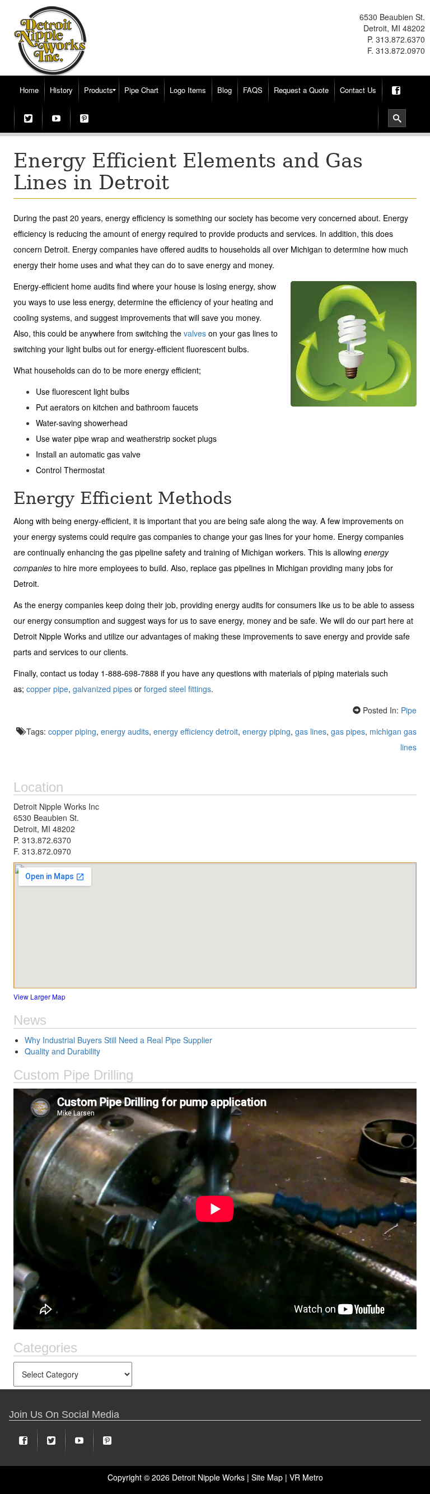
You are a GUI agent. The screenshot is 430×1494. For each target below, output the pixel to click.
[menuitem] (29, 90)
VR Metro (306, 1477)
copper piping (72, 731)
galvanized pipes (102, 688)
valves (195, 333)
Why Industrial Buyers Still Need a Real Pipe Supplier (118, 1039)
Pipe (409, 710)
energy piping (266, 731)
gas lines (310, 731)
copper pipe (47, 688)
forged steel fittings (177, 688)
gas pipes (348, 731)
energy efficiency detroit (195, 731)
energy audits (125, 731)
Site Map (267, 1477)
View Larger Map (39, 996)
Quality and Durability (62, 1051)
